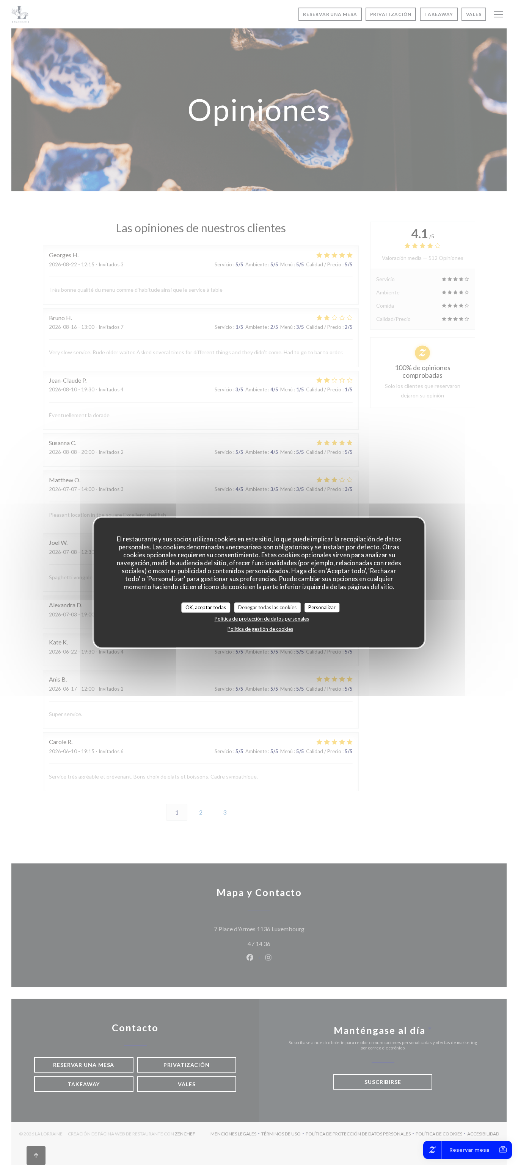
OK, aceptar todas (205, 607)
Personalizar (322, 607)
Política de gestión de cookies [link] (260, 629)
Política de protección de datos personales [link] (262, 619)
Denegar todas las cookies (267, 607)
